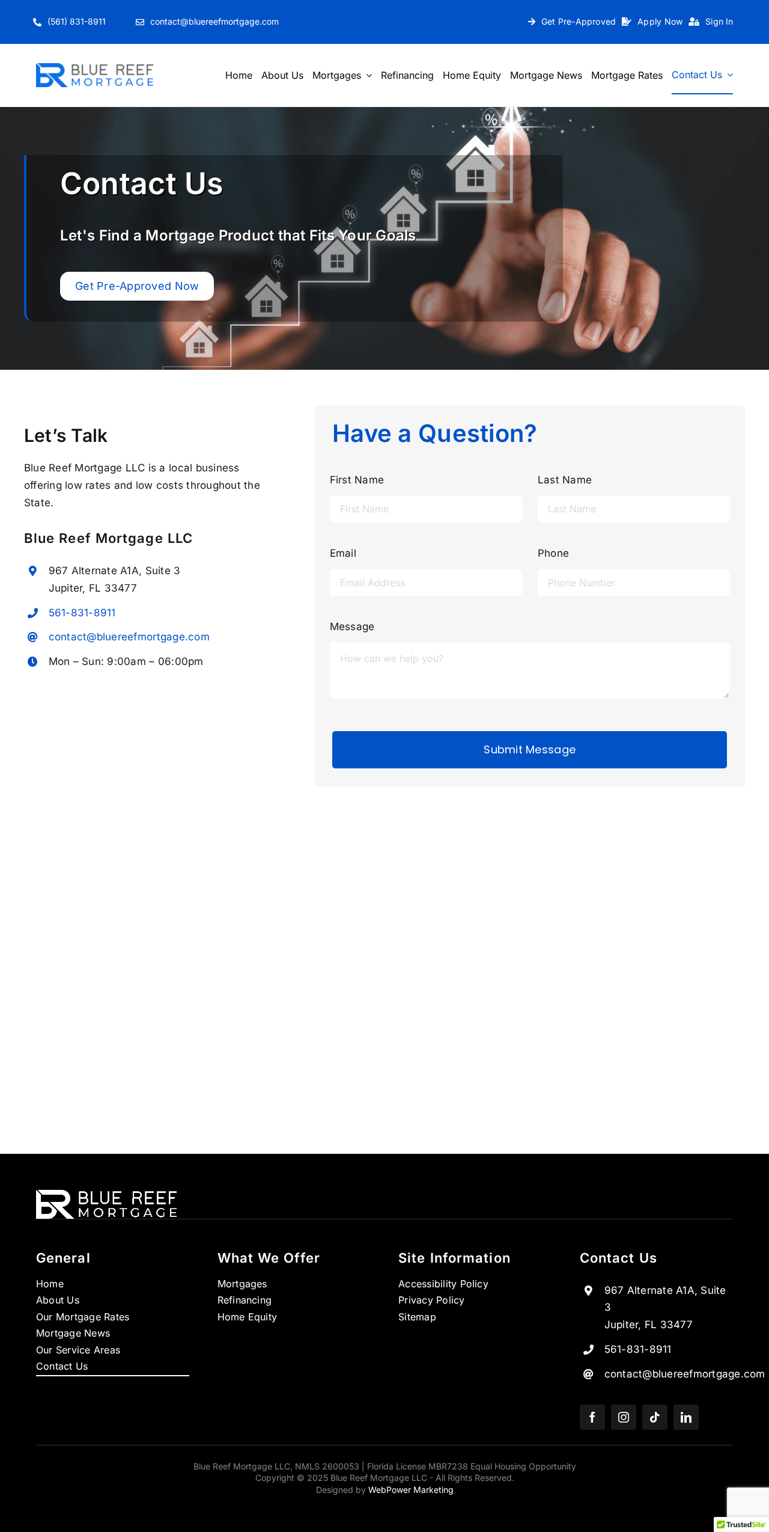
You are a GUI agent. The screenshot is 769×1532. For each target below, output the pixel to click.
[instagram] (623, 1417)
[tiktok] (654, 1417)
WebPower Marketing (411, 1490)
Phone (553, 553)
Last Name (565, 480)
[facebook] (592, 1417)
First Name (357, 480)
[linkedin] (686, 1417)
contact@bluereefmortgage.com (129, 637)
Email (343, 553)
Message (352, 626)
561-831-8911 (82, 613)
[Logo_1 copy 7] (94, 68)
